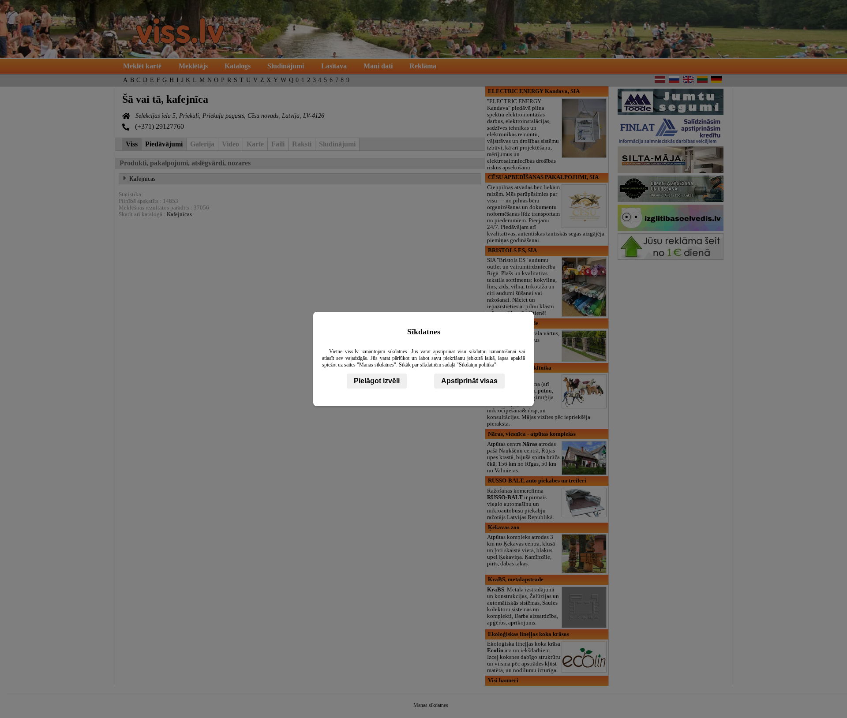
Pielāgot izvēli (377, 381)
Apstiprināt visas (469, 381)
